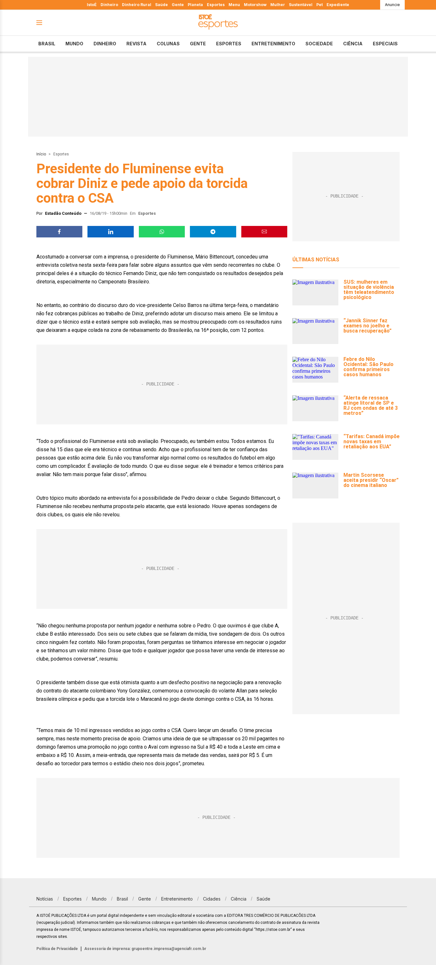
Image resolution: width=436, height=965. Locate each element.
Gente (178, 4)
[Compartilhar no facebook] (59, 231)
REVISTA (136, 43)
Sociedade (319, 43)
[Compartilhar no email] (264, 231)
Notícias (44, 898)
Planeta (195, 4)
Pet (319, 4)
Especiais (385, 43)
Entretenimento (273, 43)
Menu (234, 4)
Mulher (277, 4)
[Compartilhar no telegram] (213, 231)
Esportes (216, 4)
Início (41, 154)
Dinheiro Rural (136, 4)
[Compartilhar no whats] (162, 231)
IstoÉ (92, 4)
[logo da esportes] (218, 22)
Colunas (168, 43)
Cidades (212, 898)
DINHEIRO (105, 43)
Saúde (161, 4)
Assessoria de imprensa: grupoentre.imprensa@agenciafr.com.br (145, 948)
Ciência (353, 43)
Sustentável (300, 4)
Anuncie (392, 4)
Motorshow (255, 4)
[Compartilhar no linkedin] (110, 231)
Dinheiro (109, 4)
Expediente (338, 4)
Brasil (46, 43)
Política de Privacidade (57, 948)
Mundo (74, 43)
